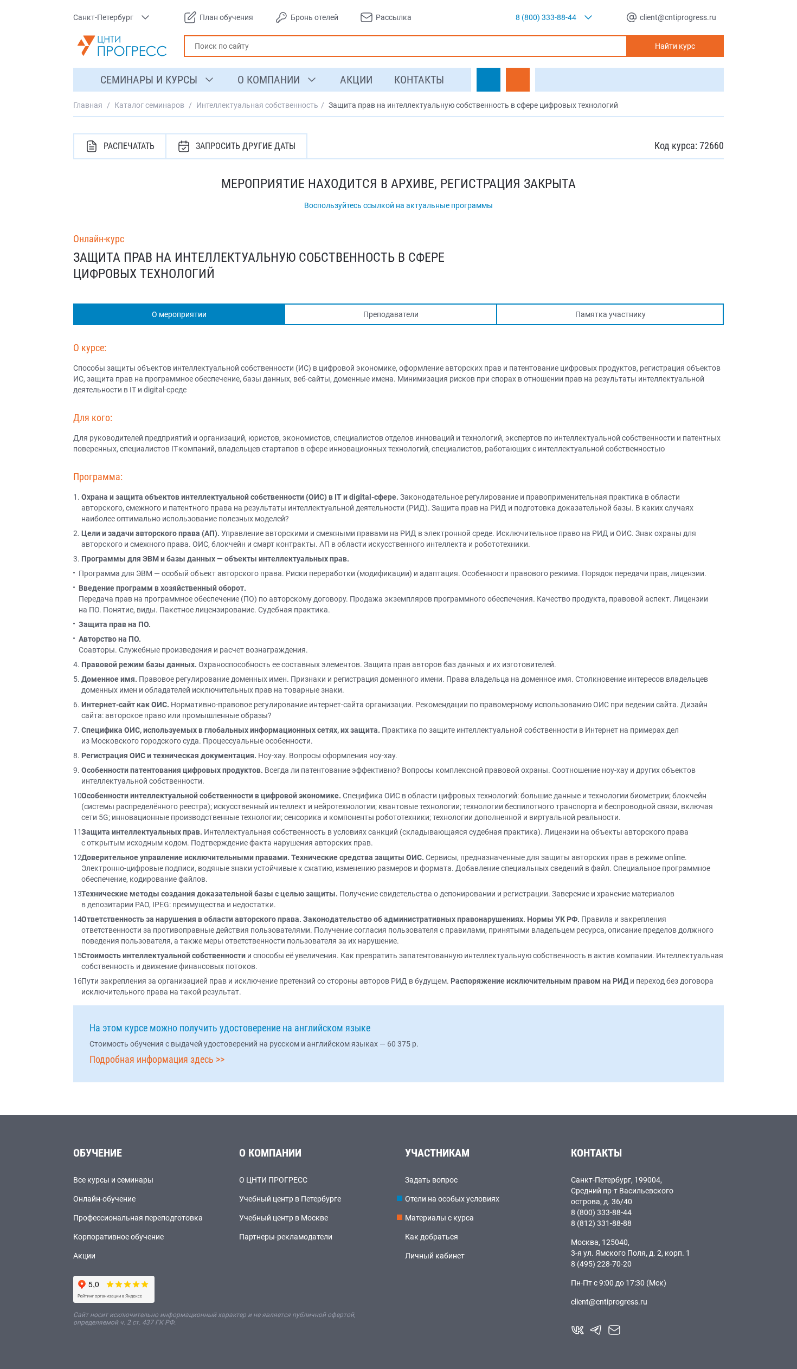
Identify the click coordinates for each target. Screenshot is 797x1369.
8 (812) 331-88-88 (601, 1223)
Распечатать (129, 146)
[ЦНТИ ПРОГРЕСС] (122, 46)
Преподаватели (391, 314)
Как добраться (431, 1236)
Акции (84, 1255)
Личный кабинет (435, 1255)
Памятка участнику (610, 314)
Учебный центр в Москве (283, 1217)
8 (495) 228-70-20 (601, 1264)
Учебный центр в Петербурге (290, 1198)
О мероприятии (179, 314)
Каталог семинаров (149, 105)
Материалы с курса (439, 1217)
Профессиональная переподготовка (138, 1217)
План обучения (226, 17)
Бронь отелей (314, 17)
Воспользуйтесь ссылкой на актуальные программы (398, 205)
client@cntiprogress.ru (609, 1301)
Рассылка (394, 17)
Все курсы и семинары (113, 1180)
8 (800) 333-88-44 (601, 1212)
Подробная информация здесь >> (156, 1059)
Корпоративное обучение (118, 1236)
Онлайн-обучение (104, 1198)
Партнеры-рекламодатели (285, 1236)
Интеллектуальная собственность (257, 105)
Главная (87, 105)
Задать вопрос (431, 1180)
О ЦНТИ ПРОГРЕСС (273, 1180)
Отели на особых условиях (452, 1198)
